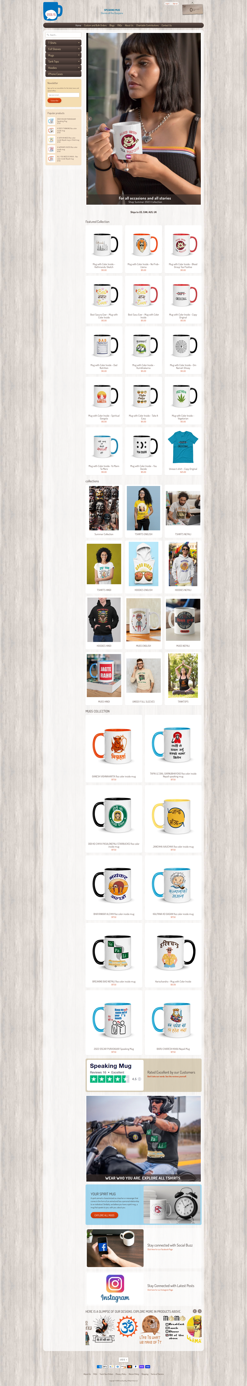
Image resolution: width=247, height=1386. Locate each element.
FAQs (119, 25)
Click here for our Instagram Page (160, 1290)
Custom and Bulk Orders (95, 25)
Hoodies (64, 68)
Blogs (111, 25)
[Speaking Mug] (53, 11)
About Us (129, 25)
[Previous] (90, 118)
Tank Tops (64, 62)
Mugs (64, 55)
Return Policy (134, 1374)
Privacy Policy (121, 1374)
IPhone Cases (55, 74)
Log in (167, 3)
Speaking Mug (123, 1381)
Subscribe (54, 100)
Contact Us (167, 25)
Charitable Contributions (147, 25)
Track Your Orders (106, 1374)
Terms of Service (157, 1374)
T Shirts (64, 43)
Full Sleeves (64, 49)
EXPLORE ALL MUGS (104, 1215)
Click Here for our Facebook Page (160, 1249)
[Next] (197, 118)
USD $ (122, 1359)
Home (78, 25)
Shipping (145, 1374)
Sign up (175, 3)
